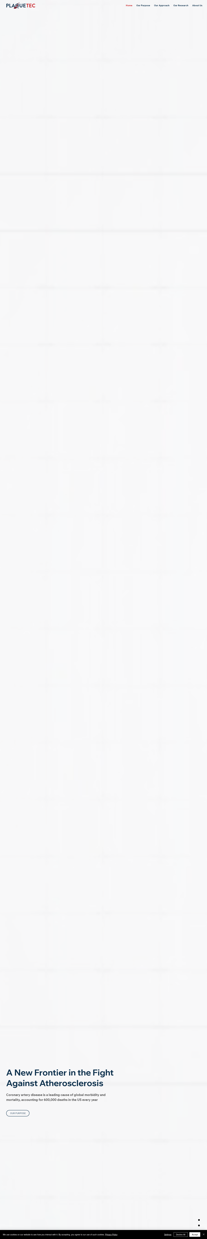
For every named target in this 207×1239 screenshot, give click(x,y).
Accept (195, 1234)
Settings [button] (167, 1234)
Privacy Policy (111, 1234)
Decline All (180, 1234)
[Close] (203, 1234)
